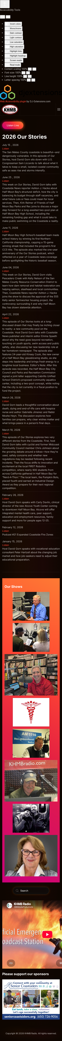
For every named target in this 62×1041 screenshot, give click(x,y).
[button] (59, 109)
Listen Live (13, 125)
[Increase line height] (30, 76)
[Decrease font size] (23, 72)
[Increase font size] (28, 72)
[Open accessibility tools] (5, 4)
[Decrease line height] (25, 76)
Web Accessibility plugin (13, 101)
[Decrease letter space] (29, 80)
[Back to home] (10, 109)
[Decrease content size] (30, 69)
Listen (5, 148)
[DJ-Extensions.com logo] (31, 92)
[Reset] (2, 17)
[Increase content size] (34, 69)
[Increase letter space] (33, 80)
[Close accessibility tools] (8, 17)
